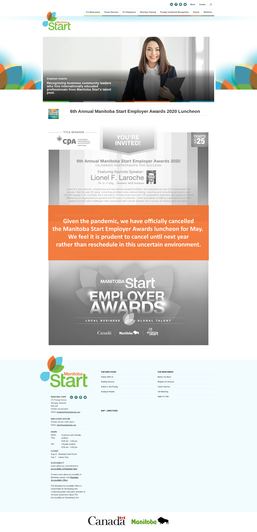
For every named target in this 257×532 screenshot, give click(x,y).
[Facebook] (176, 4)
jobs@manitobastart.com (66, 425)
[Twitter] (185, 4)
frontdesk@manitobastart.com (68, 412)
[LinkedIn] (171, 4)
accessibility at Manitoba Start (64, 469)
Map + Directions (109, 411)
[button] (192, 4)
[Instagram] (180, 4)
